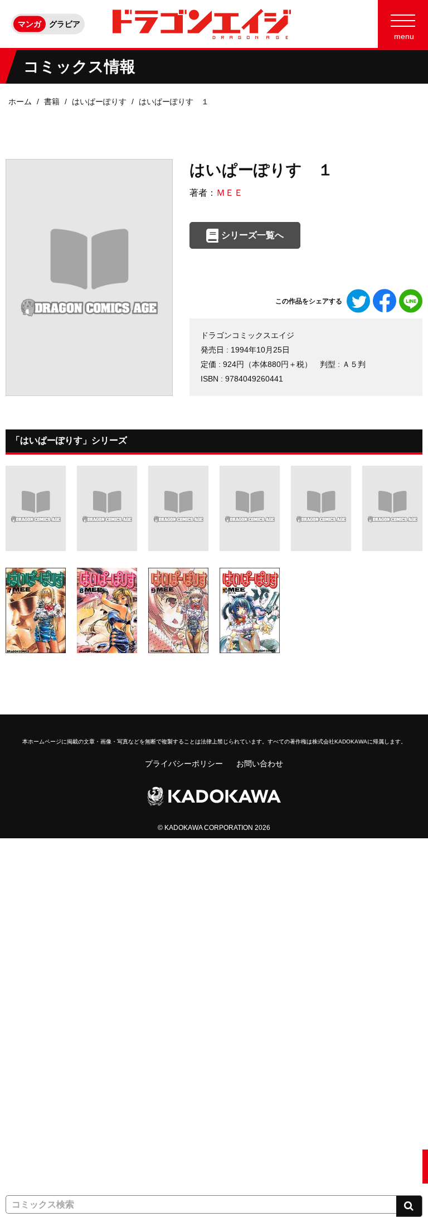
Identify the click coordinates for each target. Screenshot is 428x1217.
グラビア (64, 24)
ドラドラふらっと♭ (41, 1097)
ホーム (20, 101)
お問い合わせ (259, 763)
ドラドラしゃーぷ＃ (41, 1062)
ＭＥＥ (229, 192)
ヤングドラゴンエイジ (45, 1027)
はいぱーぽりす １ (174, 101)
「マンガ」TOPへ (37, 855)
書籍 (52, 101)
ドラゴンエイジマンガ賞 (48, 1131)
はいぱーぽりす (99, 101)
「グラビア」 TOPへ (42, 1166)
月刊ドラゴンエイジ (41, 993)
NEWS (17, 889)
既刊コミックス (33, 958)
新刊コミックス (33, 924)
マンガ (29, 24)
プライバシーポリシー (184, 763)
